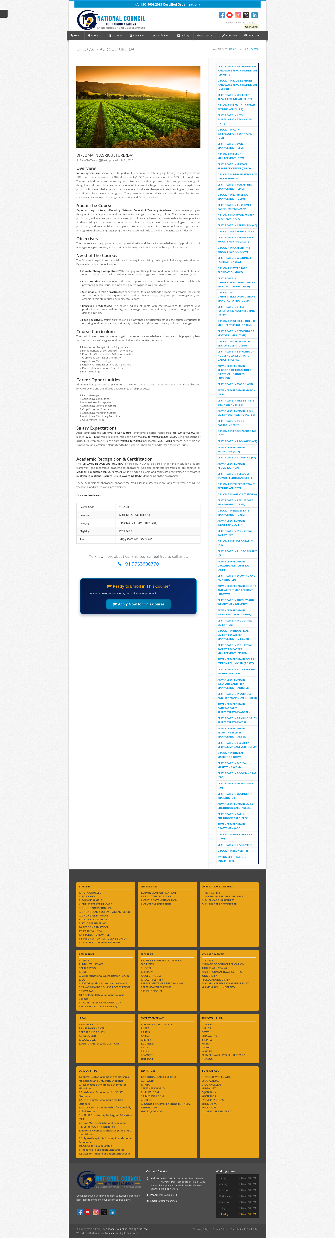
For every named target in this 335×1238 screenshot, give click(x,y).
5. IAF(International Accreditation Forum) (104, 976)
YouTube (229, 15)
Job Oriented (251, 49)
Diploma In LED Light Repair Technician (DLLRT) (236, 107)
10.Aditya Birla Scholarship (95, 1146)
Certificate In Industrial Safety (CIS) (235, 533)
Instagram (238, 15)
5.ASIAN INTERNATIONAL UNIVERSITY (225, 983)
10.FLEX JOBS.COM (152, 1111)
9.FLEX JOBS (209, 1107)
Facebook (222, 15)
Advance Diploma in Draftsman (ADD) (231, 826)
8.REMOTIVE (209, 1104)
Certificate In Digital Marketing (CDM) (232, 765)
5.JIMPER (146, 1039)
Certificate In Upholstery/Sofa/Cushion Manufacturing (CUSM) (236, 282)
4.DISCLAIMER (87, 1036)
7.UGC (206, 1047)
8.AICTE (207, 1051)
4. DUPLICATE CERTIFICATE (95, 904)
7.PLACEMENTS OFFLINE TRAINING (162, 983)
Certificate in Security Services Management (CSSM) (237, 745)
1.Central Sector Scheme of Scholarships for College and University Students (104, 1078)
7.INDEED (146, 1100)
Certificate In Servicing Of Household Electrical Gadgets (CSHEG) (236, 355)
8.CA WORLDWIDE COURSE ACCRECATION (104, 987)
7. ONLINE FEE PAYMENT (93, 915)
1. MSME (84, 960)
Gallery (184, 35)
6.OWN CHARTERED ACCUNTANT (99, 1043)
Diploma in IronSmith (233, 850)
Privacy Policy (219, 1229)
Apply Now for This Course (140, 604)
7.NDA (144, 1047)
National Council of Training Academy (126, 1229)
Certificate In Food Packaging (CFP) (231, 423)
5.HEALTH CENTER (152, 979)
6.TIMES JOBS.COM (152, 1096)
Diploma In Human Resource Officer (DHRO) (237, 176)
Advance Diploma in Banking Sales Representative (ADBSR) (234, 708)
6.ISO (82, 979)
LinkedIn (254, 15)
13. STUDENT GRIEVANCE (94, 934)
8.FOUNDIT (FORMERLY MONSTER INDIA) (166, 1104)
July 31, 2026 (126, 160)
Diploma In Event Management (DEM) (231, 156)
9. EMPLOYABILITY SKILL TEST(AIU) (223, 1055)
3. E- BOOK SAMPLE (90, 900)
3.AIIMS (145, 1032)
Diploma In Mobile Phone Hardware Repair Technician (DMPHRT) (237, 84)
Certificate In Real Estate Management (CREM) (235, 502)
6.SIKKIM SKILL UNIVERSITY (218, 987)
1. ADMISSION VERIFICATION (158, 892)
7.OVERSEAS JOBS (213, 1100)
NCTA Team (90, 160)
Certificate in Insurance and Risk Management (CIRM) (237, 696)
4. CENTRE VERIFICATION (156, 904)
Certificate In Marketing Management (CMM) (235, 186)
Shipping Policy (201, 1229)
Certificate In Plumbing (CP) (237, 457)
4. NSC (83, 972)
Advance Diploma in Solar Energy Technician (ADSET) (236, 661)
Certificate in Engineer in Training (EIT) (235, 796)
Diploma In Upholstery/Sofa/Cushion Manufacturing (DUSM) (236, 296)
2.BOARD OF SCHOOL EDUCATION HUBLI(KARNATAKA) (223, 966)
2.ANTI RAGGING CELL (92, 1028)
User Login (251, 26)
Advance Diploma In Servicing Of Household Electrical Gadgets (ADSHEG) (234, 372)
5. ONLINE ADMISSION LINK (95, 908)
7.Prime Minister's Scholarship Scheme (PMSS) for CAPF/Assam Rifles (102, 1125)
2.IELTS (206, 1028)
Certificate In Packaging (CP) (237, 441)
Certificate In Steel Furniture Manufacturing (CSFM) (236, 311)
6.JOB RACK (209, 1096)
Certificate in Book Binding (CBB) (237, 775)
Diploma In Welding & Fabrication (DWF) (233, 270)
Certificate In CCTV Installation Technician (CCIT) (235, 119)
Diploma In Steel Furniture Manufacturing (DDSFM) (236, 323)
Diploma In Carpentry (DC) (236, 231)
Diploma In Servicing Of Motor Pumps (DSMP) (234, 343)
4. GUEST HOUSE (151, 976)
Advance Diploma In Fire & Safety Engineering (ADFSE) (236, 412)
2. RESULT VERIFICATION (156, 896)
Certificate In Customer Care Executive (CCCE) (234, 207)
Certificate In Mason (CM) (235, 384)
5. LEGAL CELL (87, 1039)
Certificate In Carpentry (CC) (237, 225)
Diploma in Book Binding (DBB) (235, 836)
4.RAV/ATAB (209, 1036)
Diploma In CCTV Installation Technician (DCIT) (235, 133)
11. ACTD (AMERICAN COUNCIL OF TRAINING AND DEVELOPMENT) (100, 1004)
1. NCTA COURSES (90, 892)
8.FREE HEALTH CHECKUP (156, 987)
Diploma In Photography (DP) (235, 543)
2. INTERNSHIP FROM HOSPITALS (222, 896)
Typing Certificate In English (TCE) (232, 859)
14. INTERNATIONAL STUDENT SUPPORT (104, 938)
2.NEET (145, 1028)
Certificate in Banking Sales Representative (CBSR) (237, 720)
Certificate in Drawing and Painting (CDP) (237, 577)
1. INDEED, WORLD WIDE (216, 1077)
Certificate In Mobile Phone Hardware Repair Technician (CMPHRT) (237, 70)
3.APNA (145, 1084)
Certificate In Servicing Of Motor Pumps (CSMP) (236, 333)
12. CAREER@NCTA (90, 931)
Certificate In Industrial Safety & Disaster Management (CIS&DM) (235, 649)
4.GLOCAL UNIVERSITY (216, 979)
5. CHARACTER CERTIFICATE (219, 904)
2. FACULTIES (87, 896)
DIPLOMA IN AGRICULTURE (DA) (237, 494)
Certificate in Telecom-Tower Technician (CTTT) (235, 476)
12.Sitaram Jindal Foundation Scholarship (104, 1153)
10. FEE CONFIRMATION (93, 927)
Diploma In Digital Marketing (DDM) (230, 755)
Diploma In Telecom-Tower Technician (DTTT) (236, 486)
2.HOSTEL (147, 968)
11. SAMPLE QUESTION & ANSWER (100, 942)
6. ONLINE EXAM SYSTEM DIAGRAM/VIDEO (104, 912)
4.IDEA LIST (209, 1088)
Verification (162, 35)
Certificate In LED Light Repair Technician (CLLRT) (235, 97)
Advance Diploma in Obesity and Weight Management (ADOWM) (237, 590)
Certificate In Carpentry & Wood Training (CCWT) (236, 239)
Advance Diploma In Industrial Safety (231, 522)
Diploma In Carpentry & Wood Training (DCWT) (234, 250)
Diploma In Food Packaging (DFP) (237, 433)
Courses (117, 35)
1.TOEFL (207, 1024)
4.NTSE (145, 1036)
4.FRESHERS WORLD (153, 1088)
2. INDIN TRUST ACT (91, 964)
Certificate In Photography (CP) (237, 553)
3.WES (206, 1032)
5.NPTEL (207, 1039)
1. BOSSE (207, 960)
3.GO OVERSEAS (212, 1084)
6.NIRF (206, 1043)
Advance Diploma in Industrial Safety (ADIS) (234, 612)
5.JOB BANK (209, 1092)
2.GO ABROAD (210, 1080)
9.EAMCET (147, 1055)
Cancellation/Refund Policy (245, 1229)
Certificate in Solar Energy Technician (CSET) (237, 671)
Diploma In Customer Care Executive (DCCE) (236, 217)
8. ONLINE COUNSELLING (94, 919)
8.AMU (145, 1051)
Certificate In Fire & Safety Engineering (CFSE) (236, 402)
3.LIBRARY (147, 972)
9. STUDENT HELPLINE (92, 923)
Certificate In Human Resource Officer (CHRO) (234, 166)
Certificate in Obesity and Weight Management (236, 602)
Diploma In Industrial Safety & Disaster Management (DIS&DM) (233, 634)
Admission (139, 35)
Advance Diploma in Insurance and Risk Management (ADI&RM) (233, 683)
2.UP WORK (147, 1080)
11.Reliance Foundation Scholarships (101, 1149)
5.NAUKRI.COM (150, 1092)
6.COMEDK (147, 1043)
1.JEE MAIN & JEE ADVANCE (157, 1024)
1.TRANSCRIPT (211, 892)
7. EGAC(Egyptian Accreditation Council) (103, 983)
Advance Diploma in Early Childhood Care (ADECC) (235, 806)
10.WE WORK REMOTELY (217, 1111)
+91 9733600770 (140, 564)
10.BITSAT (147, 1059)
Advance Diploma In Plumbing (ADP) (231, 465)
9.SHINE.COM (149, 1107)
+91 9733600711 (251, 22)
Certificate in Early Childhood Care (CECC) (233, 816)
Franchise (231, 35)
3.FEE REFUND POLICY (92, 1032)
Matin (112, 1233)
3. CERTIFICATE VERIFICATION (159, 900)
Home (76, 35)
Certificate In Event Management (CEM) (231, 146)
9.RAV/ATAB (86, 991)
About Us (96, 35)
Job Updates (207, 35)
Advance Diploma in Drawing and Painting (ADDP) (233, 565)
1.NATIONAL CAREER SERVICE (158, 1077)
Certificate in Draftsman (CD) (235, 785)
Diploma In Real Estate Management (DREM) (233, 512)
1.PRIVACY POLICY (90, 1024)
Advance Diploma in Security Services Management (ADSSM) (232, 732)
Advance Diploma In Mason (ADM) (236, 392)
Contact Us (254, 35)
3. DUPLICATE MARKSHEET (218, 900)
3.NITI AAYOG (87, 968)
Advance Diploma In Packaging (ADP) (231, 449)
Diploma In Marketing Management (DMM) (233, 196)
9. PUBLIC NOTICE (151, 991)
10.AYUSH (208, 1059)
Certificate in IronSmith (235, 844)
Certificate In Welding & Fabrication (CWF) (234, 260)
